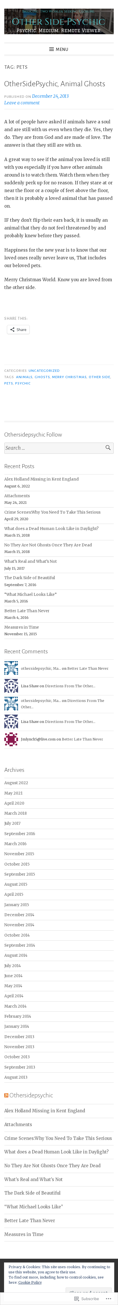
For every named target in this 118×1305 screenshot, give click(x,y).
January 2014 (16, 1026)
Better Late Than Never (27, 611)
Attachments (17, 495)
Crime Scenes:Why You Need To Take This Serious (52, 512)
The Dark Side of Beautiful (29, 577)
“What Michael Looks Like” (30, 594)
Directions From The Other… (70, 686)
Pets (8, 383)
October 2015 (17, 864)
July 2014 (12, 965)
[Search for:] (59, 448)
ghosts (42, 377)
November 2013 (19, 1046)
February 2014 (17, 1016)
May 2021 (13, 793)
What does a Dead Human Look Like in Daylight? (51, 528)
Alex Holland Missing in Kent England (41, 479)
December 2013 (19, 1036)
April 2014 (13, 996)
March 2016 (15, 843)
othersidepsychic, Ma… (41, 668)
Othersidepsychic (31, 1095)
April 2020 (14, 803)
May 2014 (13, 985)
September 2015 (19, 874)
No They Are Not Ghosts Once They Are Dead (48, 545)
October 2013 (17, 1057)
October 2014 (17, 935)
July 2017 (12, 823)
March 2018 (15, 813)
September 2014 (19, 945)
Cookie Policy (30, 1282)
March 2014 (15, 1006)
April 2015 (13, 894)
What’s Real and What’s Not (30, 561)
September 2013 (19, 1067)
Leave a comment (22, 103)
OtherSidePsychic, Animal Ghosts (54, 84)
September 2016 (19, 833)
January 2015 (16, 904)
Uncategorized (44, 371)
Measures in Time (21, 627)
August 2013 (15, 1077)
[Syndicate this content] (6, 1095)
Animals (24, 377)
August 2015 (15, 884)
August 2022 (16, 782)
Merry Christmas (69, 377)
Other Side (100, 377)
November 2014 (19, 925)
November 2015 (19, 853)
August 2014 (15, 955)
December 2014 (19, 914)
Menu (62, 49)
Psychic (23, 383)
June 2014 (13, 975)
